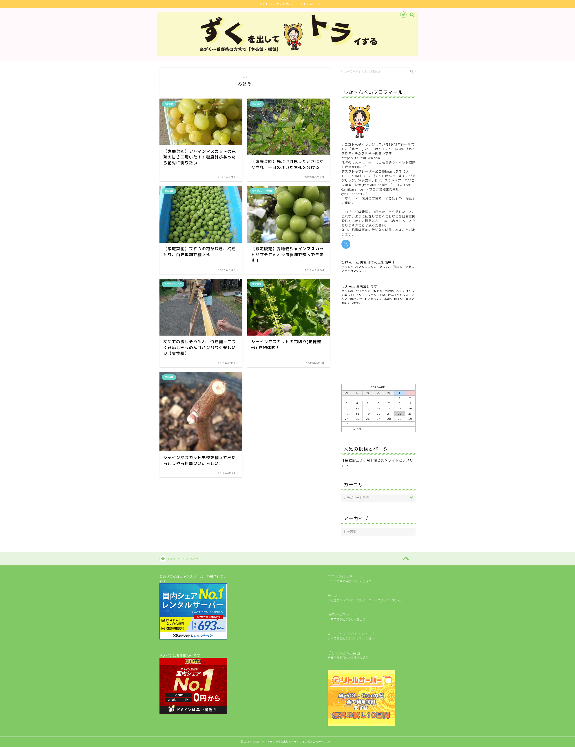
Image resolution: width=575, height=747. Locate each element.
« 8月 (357, 429)
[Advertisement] (378, 344)
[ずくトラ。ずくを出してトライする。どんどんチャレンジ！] (287, 54)
